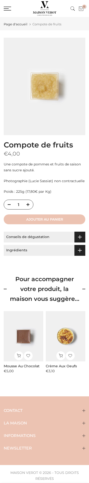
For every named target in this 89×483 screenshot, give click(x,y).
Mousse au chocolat (22, 366)
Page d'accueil (15, 24)
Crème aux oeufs (61, 366)
